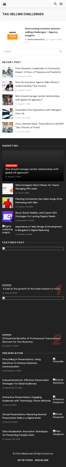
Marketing (11, 165)
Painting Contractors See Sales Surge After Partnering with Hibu (38, 201)
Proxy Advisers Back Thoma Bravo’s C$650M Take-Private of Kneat (39, 125)
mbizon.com (27, 453)
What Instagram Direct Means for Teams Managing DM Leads (37, 187)
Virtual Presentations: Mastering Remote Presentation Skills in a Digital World (24, 416)
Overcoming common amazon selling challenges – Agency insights (42, 32)
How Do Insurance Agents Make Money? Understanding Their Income (37, 84)
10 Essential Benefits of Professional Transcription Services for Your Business (31, 340)
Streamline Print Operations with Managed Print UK (38, 112)
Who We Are (42, 460)
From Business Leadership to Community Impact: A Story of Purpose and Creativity (38, 70)
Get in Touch (25, 460)
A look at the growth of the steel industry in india (31, 288)
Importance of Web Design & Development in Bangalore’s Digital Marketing (38, 228)
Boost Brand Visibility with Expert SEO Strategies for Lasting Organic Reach (36, 214)
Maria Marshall (36, 39)
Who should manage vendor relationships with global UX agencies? (37, 98)
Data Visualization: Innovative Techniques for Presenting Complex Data (25, 433)
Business (6, 285)
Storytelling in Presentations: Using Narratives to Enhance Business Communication (21, 363)
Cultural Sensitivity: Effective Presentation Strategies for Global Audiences (25, 382)
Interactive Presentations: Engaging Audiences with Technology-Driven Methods (26, 399)
